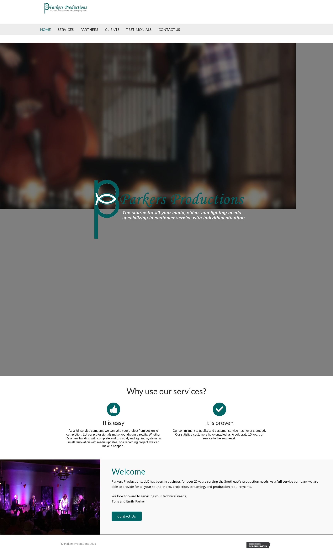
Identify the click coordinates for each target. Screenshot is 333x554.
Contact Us (169, 29)
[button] (127, 516)
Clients (112, 29)
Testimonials (138, 29)
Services (66, 29)
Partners (89, 29)
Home (45, 29)
